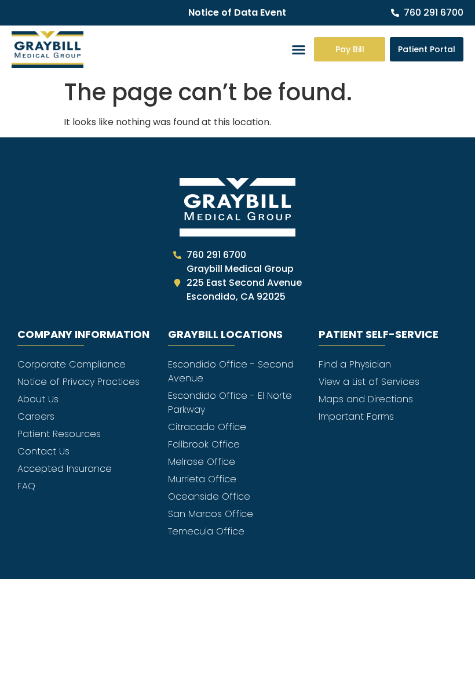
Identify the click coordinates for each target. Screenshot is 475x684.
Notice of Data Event (237, 12)
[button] (299, 50)
